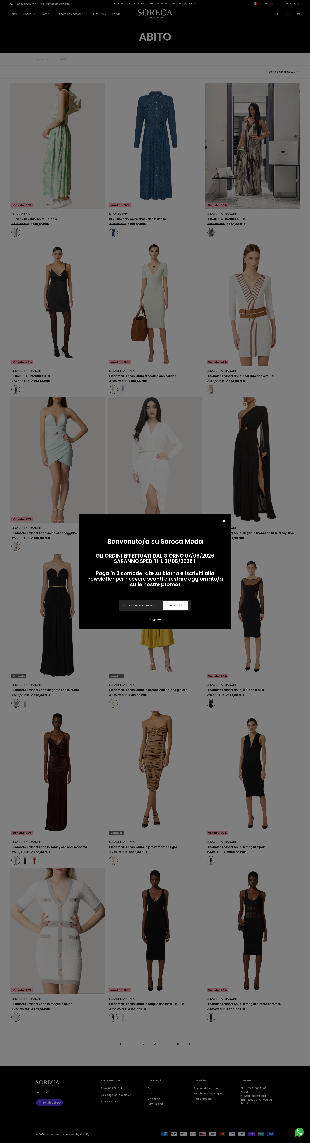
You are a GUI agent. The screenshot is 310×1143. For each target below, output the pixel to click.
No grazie (155, 619)
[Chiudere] (224, 521)
